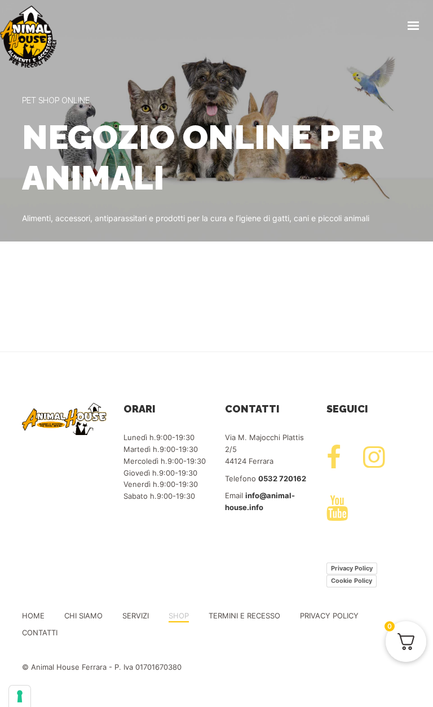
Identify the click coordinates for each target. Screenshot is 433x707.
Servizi (135, 615)
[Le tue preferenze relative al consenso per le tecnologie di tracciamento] (19, 696)
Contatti (40, 632)
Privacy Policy (352, 568)
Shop (179, 615)
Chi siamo (83, 615)
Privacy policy (329, 615)
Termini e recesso (244, 615)
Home (33, 615)
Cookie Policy (351, 581)
